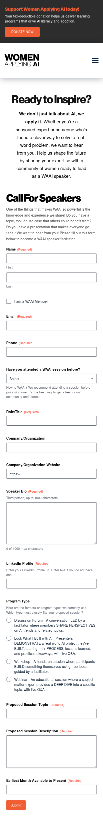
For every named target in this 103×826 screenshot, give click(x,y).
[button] (95, 60)
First (9, 267)
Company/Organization (26, 438)
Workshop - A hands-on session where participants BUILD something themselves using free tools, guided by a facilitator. (54, 666)
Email (19, 316)
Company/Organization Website (33, 464)
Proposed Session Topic (35, 704)
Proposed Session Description (40, 730)
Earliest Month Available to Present (44, 780)
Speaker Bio (24, 491)
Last (9, 286)
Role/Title (22, 411)
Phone (20, 342)
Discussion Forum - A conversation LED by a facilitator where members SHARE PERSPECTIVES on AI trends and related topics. (54, 625)
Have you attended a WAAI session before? (43, 369)
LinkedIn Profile (28, 563)
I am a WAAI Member (31, 301)
